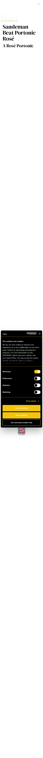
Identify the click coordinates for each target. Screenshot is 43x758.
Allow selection (21, 415)
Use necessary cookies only (21, 422)
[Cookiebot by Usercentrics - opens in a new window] (27, 333)
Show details (31, 401)
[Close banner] (39, 333)
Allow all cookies (21, 408)
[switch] (37, 378)
